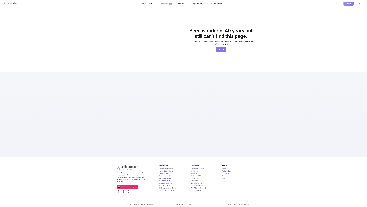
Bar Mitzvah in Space (197, 168)
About (224, 168)
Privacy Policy (232, 204)
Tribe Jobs (180, 4)
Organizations (197, 4)
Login (360, 3)
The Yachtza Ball (196, 190)
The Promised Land (197, 185)
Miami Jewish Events (165, 183)
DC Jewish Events (165, 178)
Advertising (225, 173)
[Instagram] (118, 192)
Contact (224, 176)
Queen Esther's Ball (197, 183)
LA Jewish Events (164, 181)
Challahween (195, 171)
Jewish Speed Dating (166, 171)
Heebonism (194, 173)
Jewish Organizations (166, 168)
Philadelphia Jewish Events (167, 188)
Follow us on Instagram (127, 187)
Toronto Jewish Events (166, 190)
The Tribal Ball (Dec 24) (198, 188)
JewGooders (195, 178)
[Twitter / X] (128, 192)
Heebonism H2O (196, 176)
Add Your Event (227, 171)
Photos (224, 178)
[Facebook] (123, 192)
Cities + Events (147, 4)
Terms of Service (243, 204)
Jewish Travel (163, 173)
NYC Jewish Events (165, 185)
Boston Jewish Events (166, 176)
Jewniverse (194, 181)
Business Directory (215, 4)
